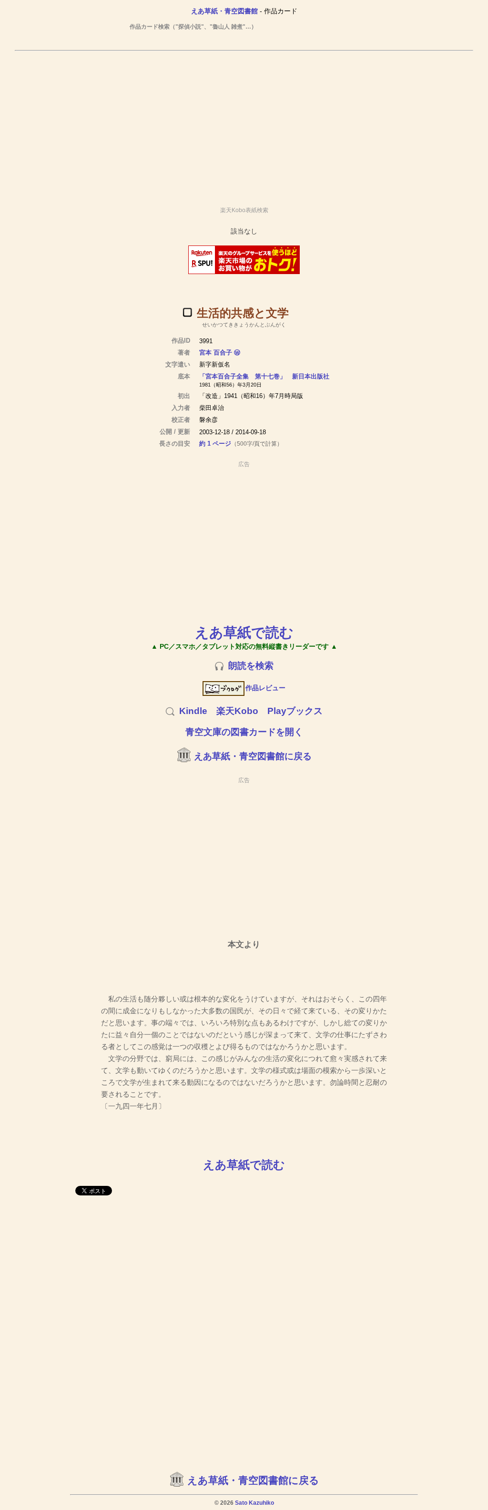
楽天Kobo (237, 711)
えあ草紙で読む (244, 632)
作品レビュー (265, 688)
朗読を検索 (251, 666)
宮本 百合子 (215, 352)
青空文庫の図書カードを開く (244, 732)
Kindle (193, 711)
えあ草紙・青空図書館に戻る (253, 756)
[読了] (187, 312)
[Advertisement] (244, 124)
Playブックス (295, 711)
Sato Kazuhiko (254, 1503)
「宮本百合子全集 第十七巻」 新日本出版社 (264, 376)
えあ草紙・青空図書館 (224, 11)
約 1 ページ (215, 443)
